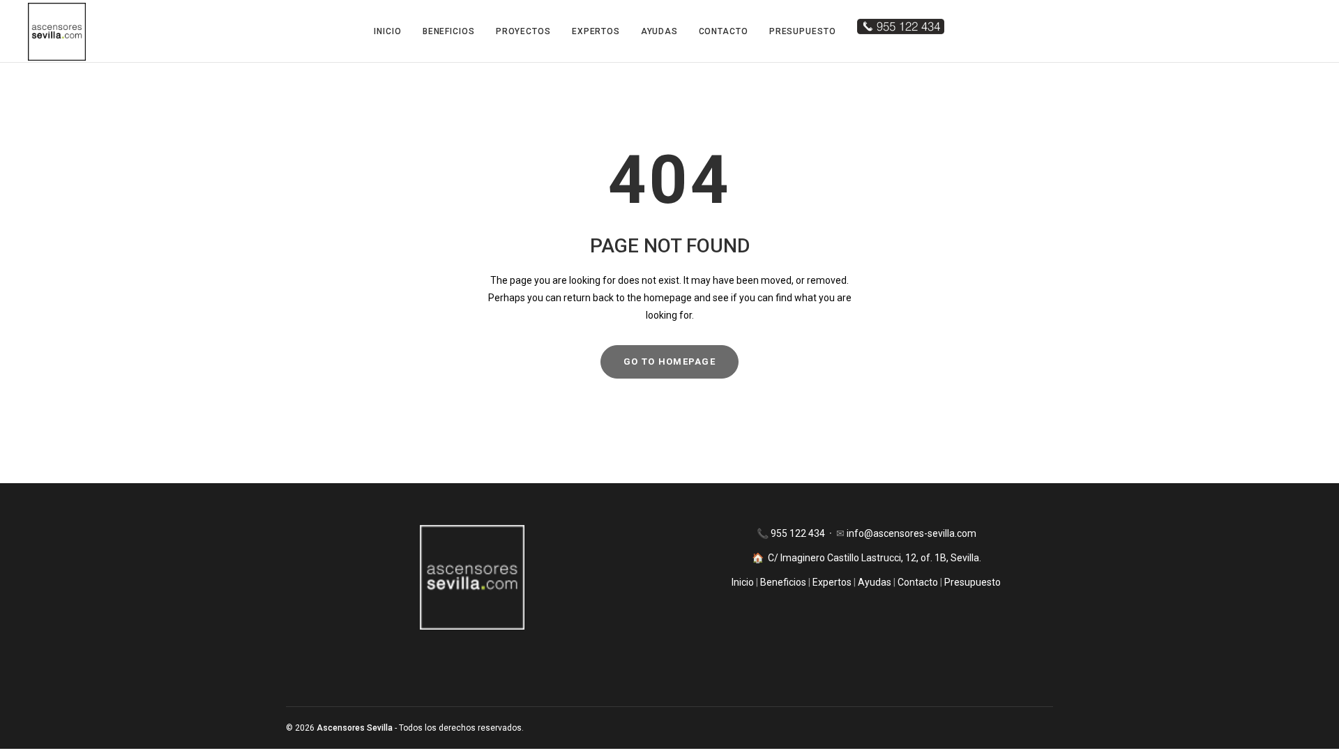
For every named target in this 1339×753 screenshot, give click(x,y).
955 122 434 (799, 533)
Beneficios (449, 31)
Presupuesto (802, 31)
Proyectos (523, 31)
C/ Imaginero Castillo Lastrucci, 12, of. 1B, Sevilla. (874, 557)
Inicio (387, 31)
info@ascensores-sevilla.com (911, 533)
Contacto (723, 31)
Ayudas (659, 31)
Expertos (596, 31)
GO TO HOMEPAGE (669, 361)
